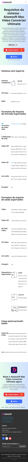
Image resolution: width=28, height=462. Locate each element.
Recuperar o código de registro (9, 428)
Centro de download (8, 418)
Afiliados (9, 456)
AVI (19, 124)
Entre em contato (16, 456)
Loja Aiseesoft (8, 421)
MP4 (12, 124)
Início (2, 407)
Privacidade (13, 454)
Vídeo (6, 407)
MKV (17, 124)
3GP (12, 163)
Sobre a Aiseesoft (5, 454)
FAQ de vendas (5, 430)
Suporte (18, 454)
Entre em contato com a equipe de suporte (12, 432)
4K (2, 123)
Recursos (24, 454)
